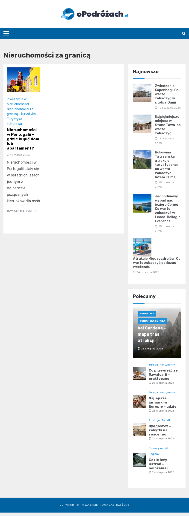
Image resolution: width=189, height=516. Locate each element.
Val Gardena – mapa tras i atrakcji (152, 334)
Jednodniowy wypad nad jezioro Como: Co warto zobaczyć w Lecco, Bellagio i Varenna (167, 208)
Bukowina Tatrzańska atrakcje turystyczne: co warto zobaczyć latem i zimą (166, 164)
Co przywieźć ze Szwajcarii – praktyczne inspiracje (163, 376)
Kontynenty (167, 364)
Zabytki (166, 420)
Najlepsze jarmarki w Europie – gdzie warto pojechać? (164, 404)
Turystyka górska (152, 321)
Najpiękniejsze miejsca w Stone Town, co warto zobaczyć (168, 125)
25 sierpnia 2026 (163, 382)
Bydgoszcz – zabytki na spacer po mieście (160, 432)
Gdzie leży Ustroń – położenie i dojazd (158, 466)
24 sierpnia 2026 (163, 438)
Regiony (154, 453)
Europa (153, 364)
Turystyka (28, 114)
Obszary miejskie (160, 448)
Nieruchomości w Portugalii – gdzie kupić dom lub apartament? (23, 138)
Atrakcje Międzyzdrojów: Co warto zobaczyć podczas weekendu (156, 263)
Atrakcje (154, 420)
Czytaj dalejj (20, 211)
